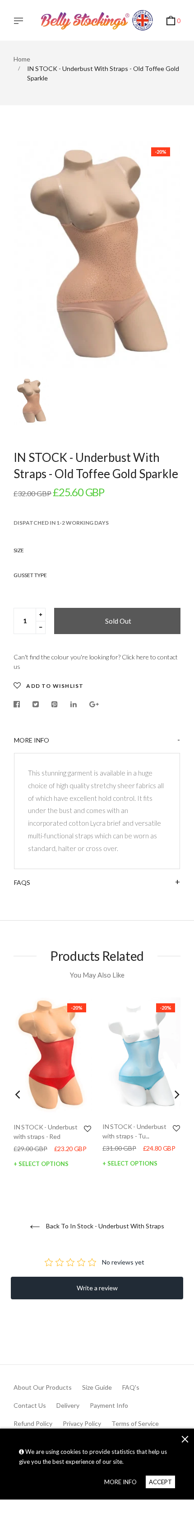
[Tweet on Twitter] (35, 704)
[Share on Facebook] (19, 704)
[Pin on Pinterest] (54, 704)
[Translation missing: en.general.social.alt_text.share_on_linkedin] (73, 704)
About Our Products (43, 1387)
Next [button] (177, 1094)
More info (31, 740)
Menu (21, 21)
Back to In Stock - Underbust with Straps (104, 1226)
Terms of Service (135, 1423)
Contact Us (30, 1405)
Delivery (67, 1405)
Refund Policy (33, 1423)
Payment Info (109, 1405)
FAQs (22, 882)
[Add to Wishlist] (87, 1128)
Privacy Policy (82, 1423)
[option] (97, 254)
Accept (160, 1482)
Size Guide (97, 1387)
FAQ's (130, 1387)
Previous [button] (17, 1094)
